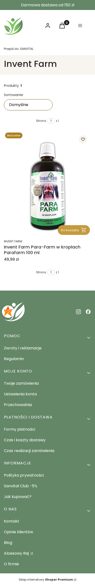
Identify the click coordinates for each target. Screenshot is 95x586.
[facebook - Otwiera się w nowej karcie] (88, 312)
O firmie (11, 564)
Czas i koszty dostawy (25, 440)
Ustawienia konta (20, 394)
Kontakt (11, 521)
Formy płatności (19, 429)
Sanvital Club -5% (20, 486)
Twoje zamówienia (21, 383)
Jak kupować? (17, 496)
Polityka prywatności (24, 475)
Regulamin (14, 359)
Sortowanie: (14, 94)
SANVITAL (18, 49)
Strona (41, 121)
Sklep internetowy (46, 579)
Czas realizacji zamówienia (29, 450)
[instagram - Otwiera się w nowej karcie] (78, 312)
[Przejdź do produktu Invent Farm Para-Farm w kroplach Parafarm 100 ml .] (47, 183)
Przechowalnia (18, 405)
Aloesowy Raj (17, 553)
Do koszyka (70, 230)
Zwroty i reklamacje (23, 348)
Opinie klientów (18, 532)
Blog (8, 542)
